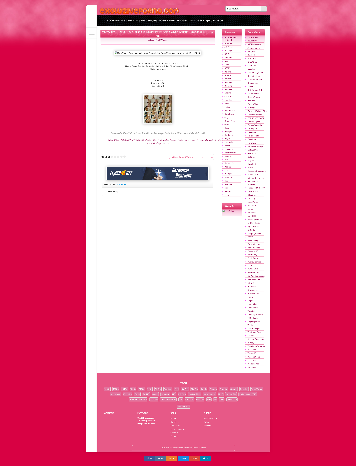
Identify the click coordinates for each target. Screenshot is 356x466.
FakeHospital (253, 136)
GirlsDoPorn (253, 150)
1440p (124, 389)
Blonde (227, 75)
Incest (227, 146)
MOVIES (228, 43)
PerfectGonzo (254, 248)
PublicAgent (253, 258)
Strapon (228, 191)
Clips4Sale (252, 62)
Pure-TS (251, 265)
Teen (226, 195)
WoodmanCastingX (256, 346)
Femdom (228, 100)
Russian (228, 177)
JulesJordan (253, 191)
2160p (141, 389)
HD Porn (182, 394)
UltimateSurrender (256, 339)
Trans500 (252, 336)
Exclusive (127, 394)
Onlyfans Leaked (168, 399)
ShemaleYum (253, 293)
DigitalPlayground (255, 72)
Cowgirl (233, 389)
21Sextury (252, 41)
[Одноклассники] (106, 157)
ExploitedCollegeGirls (257, 111)
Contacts (174, 436)
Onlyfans (154, 399)
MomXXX (252, 216)
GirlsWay (251, 153)
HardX (250, 167)
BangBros (252, 51)
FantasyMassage (255, 146)
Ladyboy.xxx (253, 198)
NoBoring (252, 230)
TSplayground (254, 321)
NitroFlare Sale (210, 418)
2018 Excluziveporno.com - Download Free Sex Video (138, 10)
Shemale (228, 184)
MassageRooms (255, 219)
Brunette (228, 86)
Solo (226, 188)
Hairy (226, 128)
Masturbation (230, 153)
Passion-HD (253, 251)
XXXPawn (252, 367)
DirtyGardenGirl (255, 90)
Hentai (227, 138)
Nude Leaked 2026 (138, 399)
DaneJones (253, 83)
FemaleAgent (254, 122)
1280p (116, 389)
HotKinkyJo (253, 174)
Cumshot (228, 96)
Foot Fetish (229, 110)
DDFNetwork (253, 93)
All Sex (158, 389)
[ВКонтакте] (103, 157)
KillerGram (252, 195)
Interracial (228, 142)
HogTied (251, 160)
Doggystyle (115, 394)
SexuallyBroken (254, 279)
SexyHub (252, 283)
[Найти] (264, 9)
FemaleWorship (255, 125)
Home (173, 418)
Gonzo (155, 394)
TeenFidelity (253, 304)
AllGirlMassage (254, 44)
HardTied (252, 164)
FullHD (146, 394)
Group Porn (229, 121)
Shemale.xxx (253, 290)
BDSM (227, 68)
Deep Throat (256, 389)
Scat (226, 181)
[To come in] (91, 22)
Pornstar (200, 399)
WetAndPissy (253, 353)
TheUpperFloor (254, 332)
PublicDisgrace (254, 262)
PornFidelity (253, 241)
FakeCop (252, 132)
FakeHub (252, 139)
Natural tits (229, 163)
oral (180, 399)
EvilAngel (252, 108)
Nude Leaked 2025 (247, 394)
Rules (206, 422)
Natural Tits (231, 394)
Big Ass (184, 389)
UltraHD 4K (232, 399)
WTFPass (252, 360)
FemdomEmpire (255, 115)
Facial (137, 394)
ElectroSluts (253, 104)
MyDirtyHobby (254, 223)
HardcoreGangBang (257, 171)
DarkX (250, 86)
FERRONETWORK (256, 118)
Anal (226, 61)
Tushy (250, 297)
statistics (207, 425)
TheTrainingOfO (255, 328)
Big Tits (227, 72)
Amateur (228, 57)
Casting (227, 93)
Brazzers (251, 58)
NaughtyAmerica (255, 233)
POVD (250, 237)
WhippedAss (253, 364)
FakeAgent (252, 129)
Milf (226, 160)
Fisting (227, 107)
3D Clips (228, 47)
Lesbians (228, 149)
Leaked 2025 (195, 394)
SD (215, 399)
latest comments (177, 429)
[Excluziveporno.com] (91, 10)
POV (226, 170)
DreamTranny (254, 97)
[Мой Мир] (109, 157)
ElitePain (251, 100)
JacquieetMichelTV (256, 188)
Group (227, 124)
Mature (227, 156)
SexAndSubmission (256, 276)
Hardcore (228, 135)
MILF (220, 394)
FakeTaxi (252, 143)
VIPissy (251, 343)
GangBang (229, 114)
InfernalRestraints (256, 178)
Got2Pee (251, 157)
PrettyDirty (252, 255)
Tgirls (250, 325)
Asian (226, 65)
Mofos (250, 209)
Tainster (251, 311)
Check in (174, 433)
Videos (151, 40)
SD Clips (228, 54)
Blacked (251, 55)
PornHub (189, 399)
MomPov (251, 212)
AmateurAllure (254, 48)
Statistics (174, 422)
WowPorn (252, 350)
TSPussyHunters (255, 314)
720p (149, 389)
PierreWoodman (255, 244)
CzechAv (251, 69)
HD (173, 394)
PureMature (253, 269)
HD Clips (228, 51)
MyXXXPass (253, 226)
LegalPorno (253, 202)
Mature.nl (252, 205)
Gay (226, 117)
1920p (133, 389)
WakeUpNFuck (254, 357)
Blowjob (227, 79)
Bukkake (228, 89)
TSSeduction (253, 318)
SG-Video (252, 286)
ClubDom (252, 65)
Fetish (227, 103)
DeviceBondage (255, 79)
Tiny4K (251, 300)
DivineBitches (254, 76)
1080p (107, 389)
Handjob (228, 131)
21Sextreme (253, 37)
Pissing (227, 167)
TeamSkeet (253, 307)
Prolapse (228, 174)
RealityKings (253, 272)
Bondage (228, 82)
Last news (175, 425)
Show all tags (184, 406)
